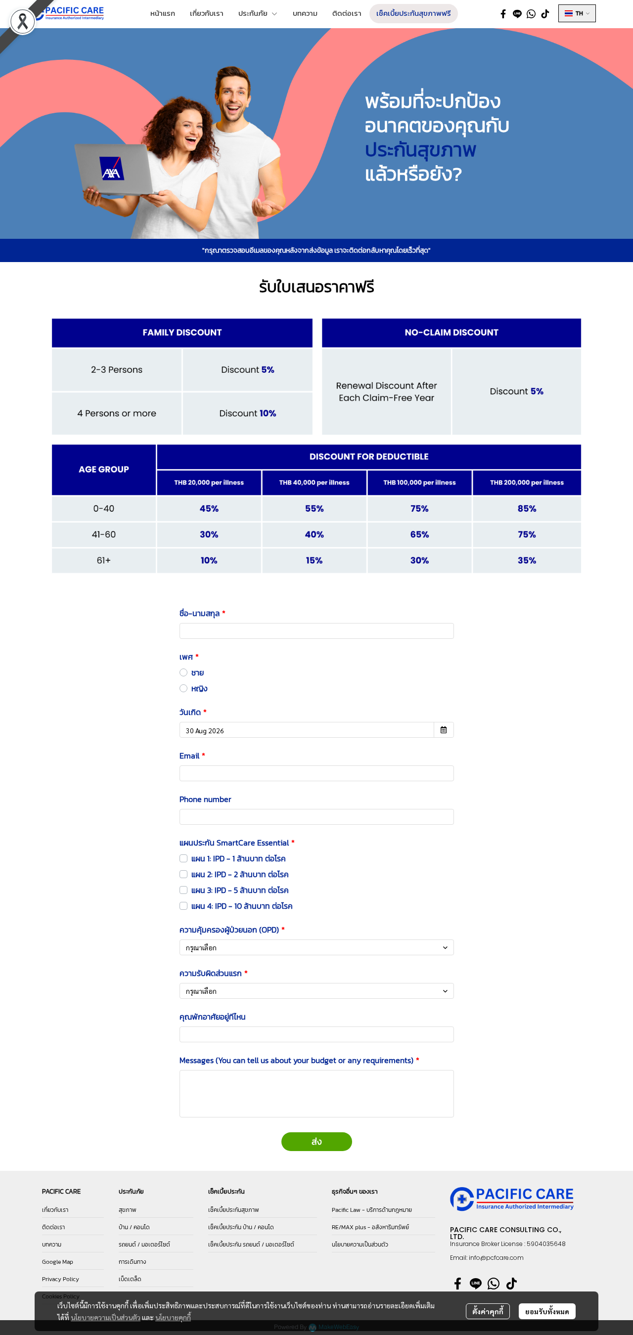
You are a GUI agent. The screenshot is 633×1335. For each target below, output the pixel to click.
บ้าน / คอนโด (134, 1227)
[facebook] (503, 13)
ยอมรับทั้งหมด (547, 1311)
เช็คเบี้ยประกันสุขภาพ (233, 1209)
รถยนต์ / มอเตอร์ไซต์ (144, 1244)
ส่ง (317, 1141)
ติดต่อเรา (53, 1227)
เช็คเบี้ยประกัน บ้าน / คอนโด (241, 1227)
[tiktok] (545, 13)
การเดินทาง (132, 1261)
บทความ (51, 1244)
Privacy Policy (60, 1279)
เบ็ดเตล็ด (130, 1279)
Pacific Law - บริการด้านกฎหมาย (372, 1209)
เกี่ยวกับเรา (55, 1209)
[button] (577, 13)
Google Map (57, 1261)
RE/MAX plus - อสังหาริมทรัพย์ (370, 1227)
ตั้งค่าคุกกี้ (487, 1311)
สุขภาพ (127, 1209)
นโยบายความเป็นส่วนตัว (105, 1317)
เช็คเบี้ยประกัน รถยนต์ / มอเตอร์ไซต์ (251, 1244)
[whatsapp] (531, 13)
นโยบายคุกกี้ (173, 1317)
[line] (517, 13)
